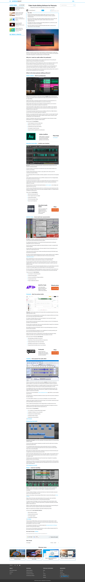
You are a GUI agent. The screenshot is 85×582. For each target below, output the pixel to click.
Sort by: (52, 542)
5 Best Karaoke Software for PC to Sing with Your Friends (17, 559)
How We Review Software (30, 575)
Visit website (55, 137)
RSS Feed (61, 570)
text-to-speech (48, 185)
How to (44, 573)
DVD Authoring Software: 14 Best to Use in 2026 (34, 559)
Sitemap (61, 572)
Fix (43, 572)
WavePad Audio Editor (31, 143)
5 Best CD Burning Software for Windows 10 (51, 559)
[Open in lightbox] (42, 86)
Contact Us (11, 572)
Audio (43, 10)
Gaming (44, 575)
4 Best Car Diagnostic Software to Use (68, 558)
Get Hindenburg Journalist (32, 465)
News (44, 570)
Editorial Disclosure (29, 572)
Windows (44, 577)
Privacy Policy (62, 573)
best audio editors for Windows (51, 525)
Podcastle (28, 294)
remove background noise (42, 392)
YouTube (19, 565)
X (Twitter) (17, 565)
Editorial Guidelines (29, 570)
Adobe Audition (30, 75)
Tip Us (11, 573)
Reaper (28, 467)
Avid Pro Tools (29, 217)
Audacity (28, 358)
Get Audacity (29, 418)
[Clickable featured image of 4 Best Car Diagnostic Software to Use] (67, 553)
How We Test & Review (30, 573)
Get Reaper (29, 519)
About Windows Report (13, 570)
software (36, 531)
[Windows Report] (16, 1)
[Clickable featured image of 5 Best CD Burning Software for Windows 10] (51, 553)
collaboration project (30, 256)
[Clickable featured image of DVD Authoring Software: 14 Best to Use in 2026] (34, 553)
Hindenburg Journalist (31, 421)
